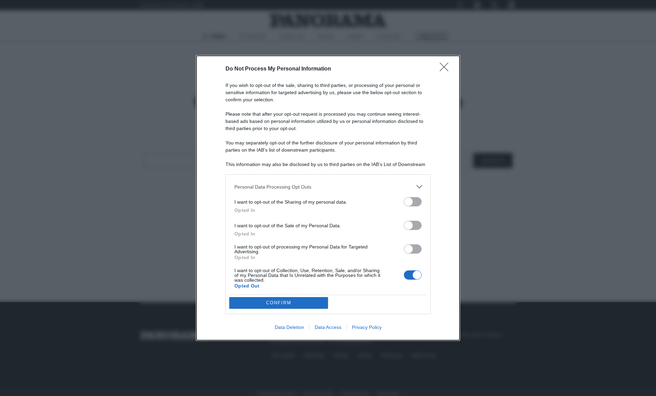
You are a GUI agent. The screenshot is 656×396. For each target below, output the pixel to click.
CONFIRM (278, 302)
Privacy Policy (367, 327)
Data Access (328, 327)
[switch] (413, 201)
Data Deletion (289, 327)
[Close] (446, 69)
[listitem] (328, 186)
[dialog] (328, 198)
